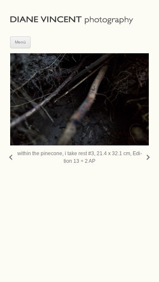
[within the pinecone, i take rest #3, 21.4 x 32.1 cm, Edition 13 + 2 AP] (79, 99)
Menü (20, 42)
